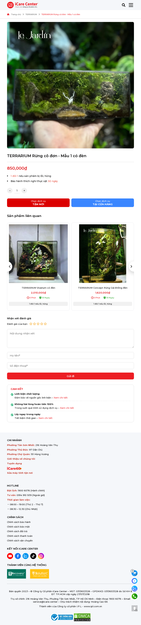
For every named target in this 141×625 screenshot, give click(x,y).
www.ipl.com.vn (93, 606)
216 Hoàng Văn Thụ (46, 445)
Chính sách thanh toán (19, 536)
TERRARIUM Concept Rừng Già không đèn (102, 287)
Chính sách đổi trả (17, 531)
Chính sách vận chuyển (20, 540)
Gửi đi (70, 376)
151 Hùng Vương (40, 454)
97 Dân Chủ (35, 449)
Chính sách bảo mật (18, 526)
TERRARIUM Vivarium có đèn (38, 287)
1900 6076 (24, 490)
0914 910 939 (24, 495)
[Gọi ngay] (135, 596)
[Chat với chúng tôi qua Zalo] (135, 588)
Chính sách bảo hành (19, 522)
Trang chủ (16, 14)
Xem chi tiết (61, 397)
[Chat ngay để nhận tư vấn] (135, 580)
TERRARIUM (31, 14)
